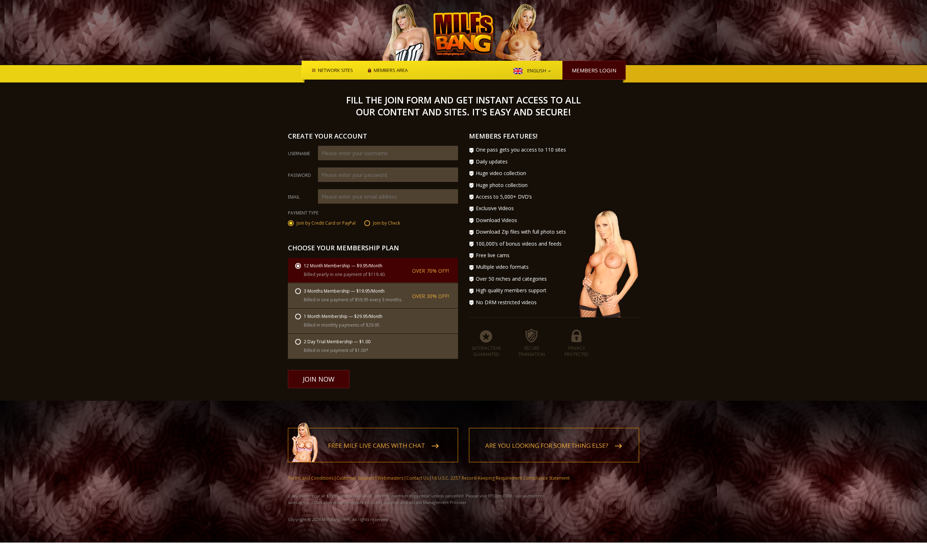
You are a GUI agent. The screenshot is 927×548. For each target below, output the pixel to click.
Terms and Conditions (311, 478)
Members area (391, 70)
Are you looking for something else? (546, 445)
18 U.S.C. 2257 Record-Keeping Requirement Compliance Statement (501, 478)
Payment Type (303, 213)
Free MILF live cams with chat (376, 445)
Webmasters (390, 478)
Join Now (319, 379)
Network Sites (335, 70)
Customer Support (355, 478)
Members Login (594, 70)
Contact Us (417, 478)
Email (294, 197)
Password (299, 175)
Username (299, 154)
